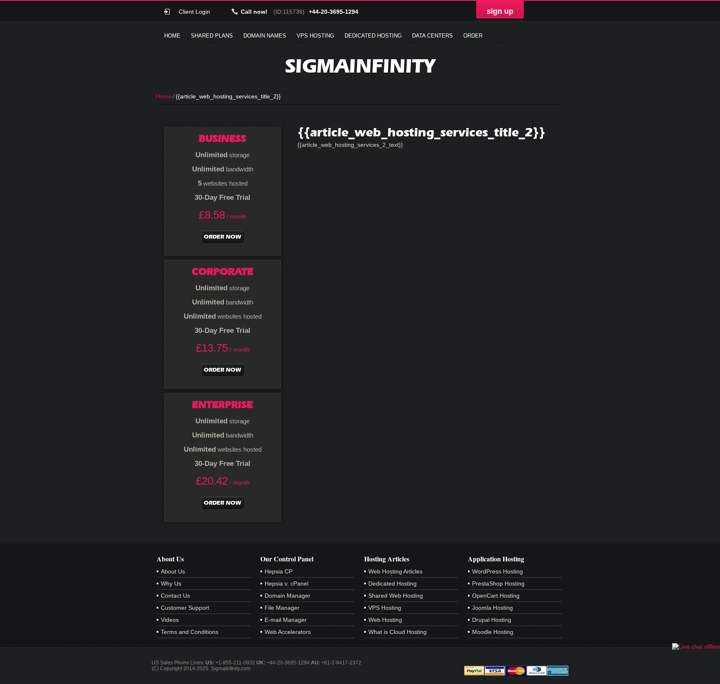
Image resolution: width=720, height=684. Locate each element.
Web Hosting (385, 619)
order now (222, 236)
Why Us (171, 583)
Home (172, 36)
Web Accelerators (288, 632)
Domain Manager (287, 595)
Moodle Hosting (492, 632)
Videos (170, 619)
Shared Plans (212, 36)
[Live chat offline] (696, 646)
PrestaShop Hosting (498, 583)
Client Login (194, 11)
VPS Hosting (315, 36)
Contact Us (175, 595)
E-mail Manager (286, 619)
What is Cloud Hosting (397, 632)
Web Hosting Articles (395, 571)
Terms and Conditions (189, 632)
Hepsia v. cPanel (286, 583)
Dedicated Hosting (373, 36)
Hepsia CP (278, 571)
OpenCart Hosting (496, 595)
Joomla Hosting (492, 607)
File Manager (282, 607)
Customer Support (185, 607)
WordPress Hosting (497, 571)
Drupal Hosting (491, 619)
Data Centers (432, 36)
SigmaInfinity (360, 65)
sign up (500, 11)
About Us (173, 571)
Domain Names (264, 36)
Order (472, 36)
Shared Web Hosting (395, 595)
